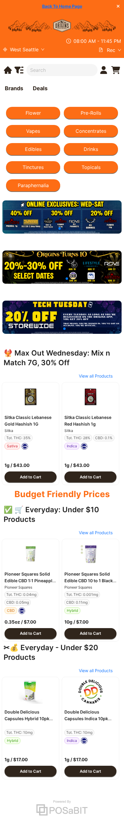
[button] (30, 397)
